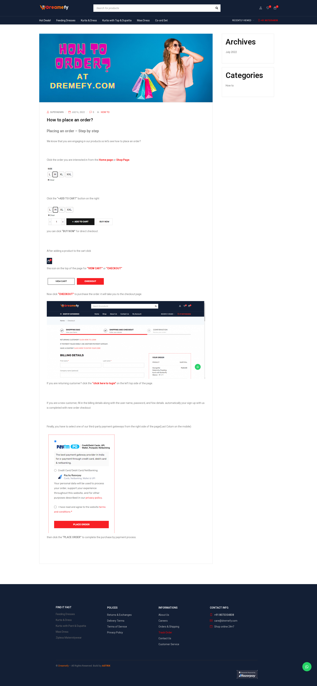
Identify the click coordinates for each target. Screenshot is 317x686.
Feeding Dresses (65, 614)
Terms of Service (117, 626)
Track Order (165, 632)
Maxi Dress (62, 631)
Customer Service (168, 644)
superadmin (57, 112)
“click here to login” (104, 383)
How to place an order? (70, 119)
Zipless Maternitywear (69, 637)
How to (105, 112)
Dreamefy (63, 665)
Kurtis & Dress (64, 620)
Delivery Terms (115, 620)
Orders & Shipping (168, 626)
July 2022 (231, 52)
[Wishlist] (268, 8)
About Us (163, 614)
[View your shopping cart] (275, 8)
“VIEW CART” (95, 268)
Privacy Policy (115, 632)
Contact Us (164, 638)
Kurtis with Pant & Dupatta (71, 625)
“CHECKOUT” (114, 268)
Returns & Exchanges (119, 614)
